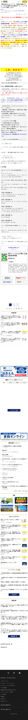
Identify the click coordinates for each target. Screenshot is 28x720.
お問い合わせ (3, 698)
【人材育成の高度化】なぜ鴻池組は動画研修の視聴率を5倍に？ (14, 573)
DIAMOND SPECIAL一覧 (6, 644)
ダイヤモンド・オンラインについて (8, 677)
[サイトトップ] (5, 2)
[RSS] (19, 673)
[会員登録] (24, 2)
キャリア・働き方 (4, 10)
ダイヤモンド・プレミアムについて (8, 683)
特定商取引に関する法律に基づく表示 (8, 689)
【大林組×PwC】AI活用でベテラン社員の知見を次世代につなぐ (14, 578)
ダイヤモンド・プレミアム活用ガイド (8, 685)
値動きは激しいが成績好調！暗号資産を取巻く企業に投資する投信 (14, 585)
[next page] (17, 304)
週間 (17, 382)
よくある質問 (3, 694)
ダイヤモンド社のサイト (6, 705)
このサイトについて (4, 681)
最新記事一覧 (14, 636)
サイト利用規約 (4, 687)
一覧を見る (14, 594)
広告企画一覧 (4, 647)
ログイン (19, 1)
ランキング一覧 (13, 410)
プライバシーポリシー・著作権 (7, 692)
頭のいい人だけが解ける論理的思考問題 (16, 10)
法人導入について (4, 701)
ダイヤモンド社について (6, 709)
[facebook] (14, 673)
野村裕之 (2, 9)
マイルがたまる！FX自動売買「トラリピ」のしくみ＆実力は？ (14, 590)
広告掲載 (2, 696)
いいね (23, 382)
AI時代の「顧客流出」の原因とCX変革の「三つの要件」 (13, 582)
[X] (8, 673)
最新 (4, 382)
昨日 (11, 382)
